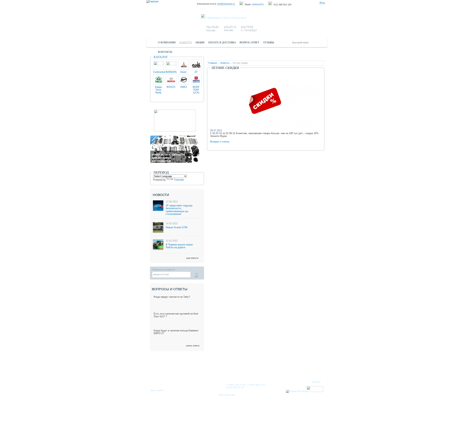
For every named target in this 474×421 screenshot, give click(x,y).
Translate (179, 179)
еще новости (192, 258)
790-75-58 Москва (212, 28)
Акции (271, 370)
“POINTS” (316, 382)
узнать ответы (192, 346)
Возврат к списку (219, 141)
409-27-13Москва (230, 28)
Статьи (256, 370)
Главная (212, 63)
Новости (224, 63)
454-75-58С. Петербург (249, 28)
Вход (322, 2)
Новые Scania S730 (176, 227)
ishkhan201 (258, 4)
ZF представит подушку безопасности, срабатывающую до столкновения (179, 210)
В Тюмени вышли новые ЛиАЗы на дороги (179, 246)
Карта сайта (157, 390)
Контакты (288, 370)
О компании (219, 370)
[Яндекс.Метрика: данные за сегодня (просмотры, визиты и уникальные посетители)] (296, 391)
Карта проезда (227, 395)
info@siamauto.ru (226, 4)
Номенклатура (311, 370)
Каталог (161, 57)
